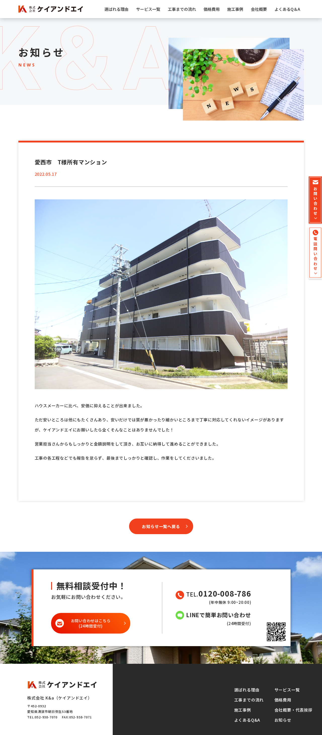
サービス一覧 (148, 9)
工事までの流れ (182, 9)
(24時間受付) (91, 623)
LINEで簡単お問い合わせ (218, 615)
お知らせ (282, 720)
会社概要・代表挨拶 (293, 710)
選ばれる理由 (116, 9)
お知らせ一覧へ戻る (161, 526)
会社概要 (259, 9)
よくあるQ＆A (287, 9)
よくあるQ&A (247, 720)
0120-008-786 (224, 593)
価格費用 (212, 9)
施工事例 (235, 9)
